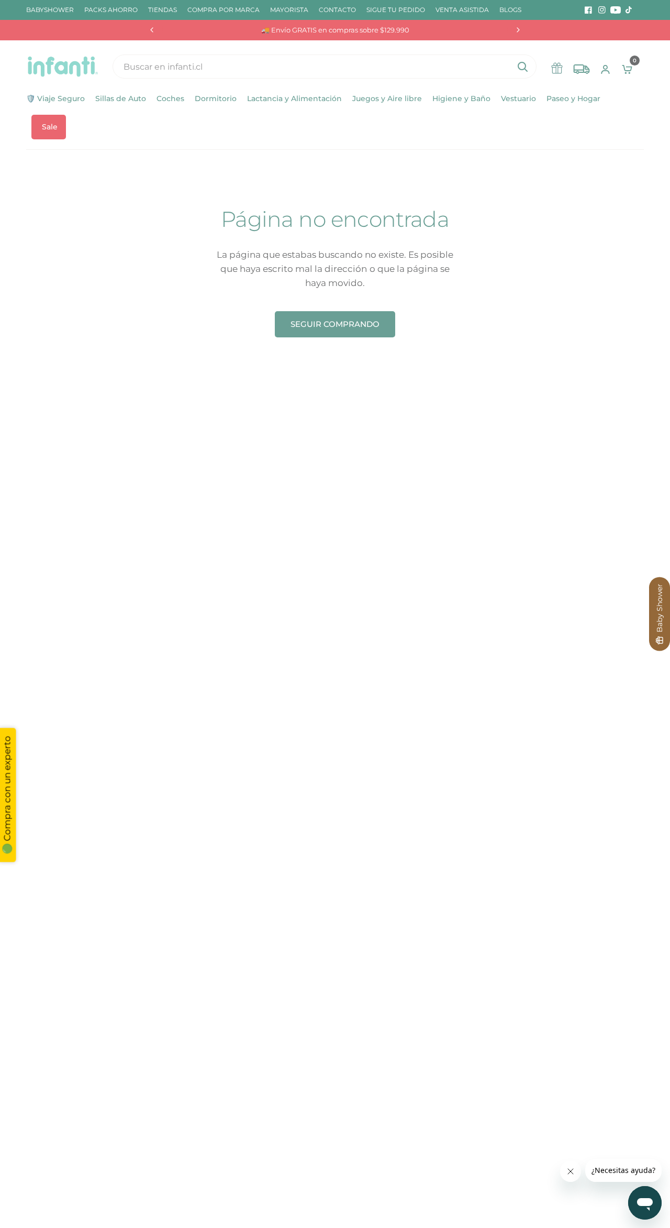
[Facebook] (588, 10)
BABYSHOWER (50, 10)
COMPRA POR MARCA (223, 10)
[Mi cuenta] (605, 66)
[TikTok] (629, 10)
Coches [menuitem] (170, 98)
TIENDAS (162, 10)
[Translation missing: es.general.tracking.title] (581, 66)
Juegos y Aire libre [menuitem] (387, 98)
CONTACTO (337, 10)
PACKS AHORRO (111, 10)
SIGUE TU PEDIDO (395, 10)
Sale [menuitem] (50, 126)
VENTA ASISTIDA (462, 10)
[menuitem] (52, 10)
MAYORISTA (289, 10)
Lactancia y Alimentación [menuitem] (294, 98)
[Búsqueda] (522, 66)
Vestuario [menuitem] (518, 98)
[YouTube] (615, 10)
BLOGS (510, 10)
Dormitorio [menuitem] (216, 98)
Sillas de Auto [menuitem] (120, 98)
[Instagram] (602, 10)
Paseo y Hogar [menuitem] (573, 98)
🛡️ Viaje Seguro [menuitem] (55, 98)
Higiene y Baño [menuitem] (461, 98)
